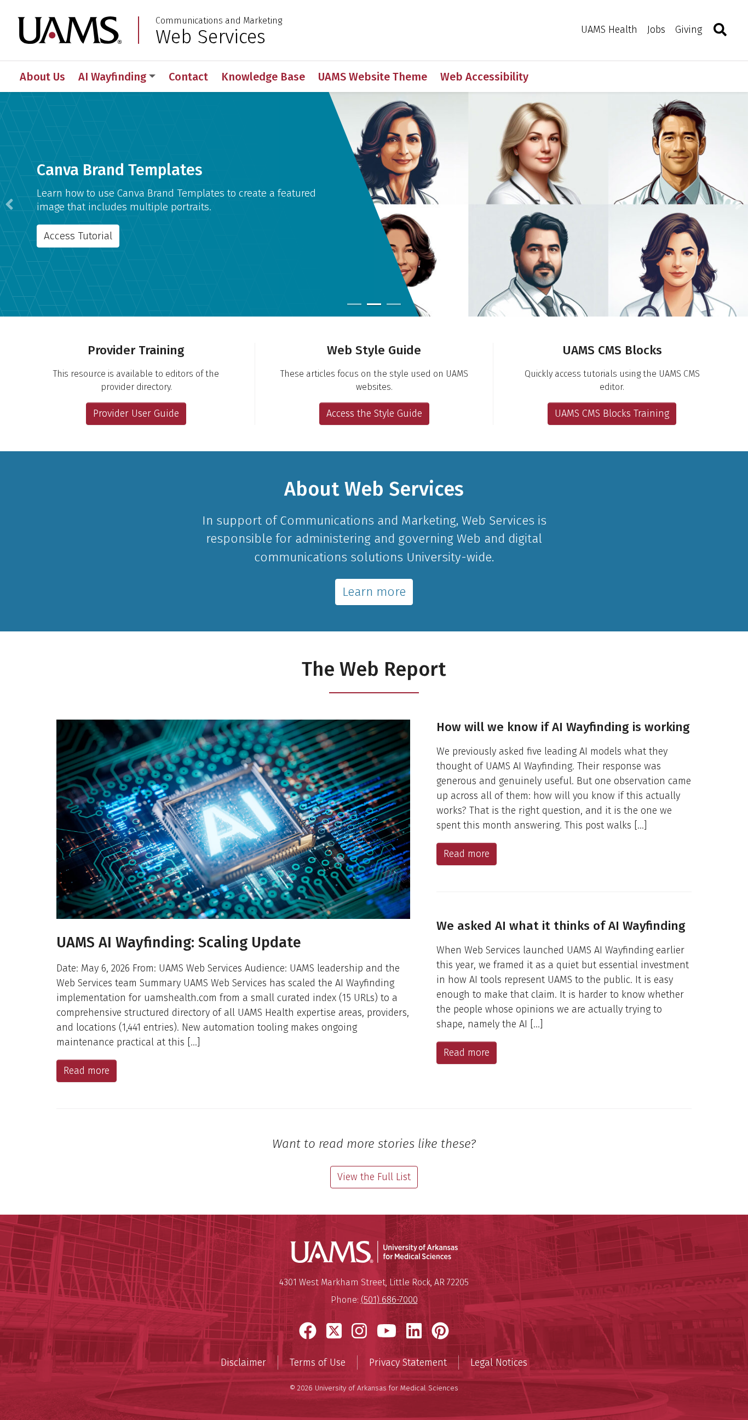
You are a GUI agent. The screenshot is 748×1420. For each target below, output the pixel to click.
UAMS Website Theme (372, 76)
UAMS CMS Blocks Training (612, 413)
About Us (42, 76)
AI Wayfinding (112, 76)
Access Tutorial (78, 235)
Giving (688, 30)
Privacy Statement (408, 1362)
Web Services (211, 36)
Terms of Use (318, 1362)
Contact (188, 76)
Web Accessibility (484, 76)
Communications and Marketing (219, 20)
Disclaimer (243, 1362)
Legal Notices (498, 1362)
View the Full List (374, 1177)
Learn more (374, 591)
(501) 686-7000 (389, 1300)
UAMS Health (609, 30)
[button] (9, 204)
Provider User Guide (136, 413)
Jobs (656, 30)
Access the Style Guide (374, 413)
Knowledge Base (263, 76)
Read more (87, 1071)
